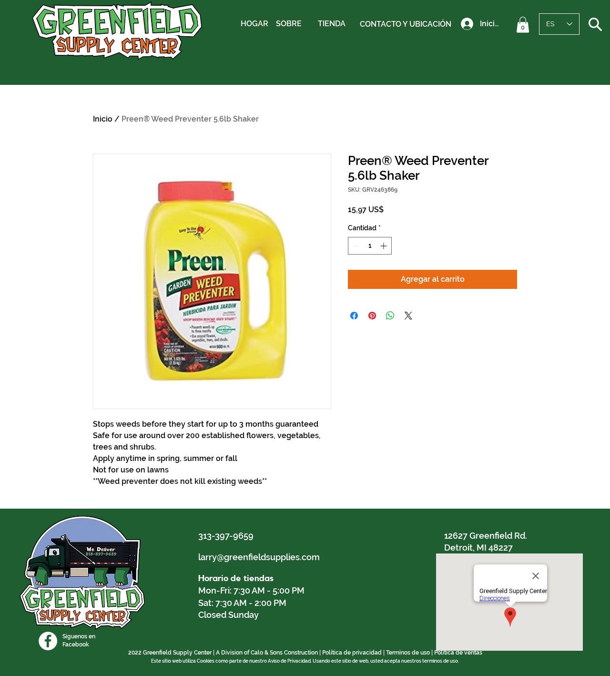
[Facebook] (48, 641)
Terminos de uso (408, 652)
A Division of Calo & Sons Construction (266, 652)
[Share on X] (408, 315)
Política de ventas (458, 652)
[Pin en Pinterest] (372, 315)
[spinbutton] (369, 245)
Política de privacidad (352, 652)
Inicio (102, 118)
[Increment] (384, 245)
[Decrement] (355, 245)
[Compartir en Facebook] (354, 315)
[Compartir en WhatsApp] (390, 315)
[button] (522, 24)
